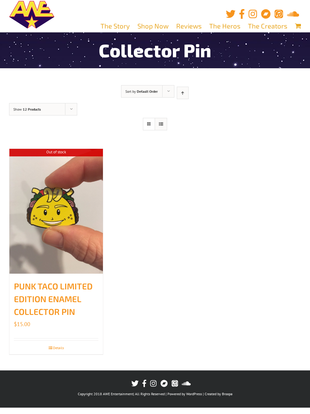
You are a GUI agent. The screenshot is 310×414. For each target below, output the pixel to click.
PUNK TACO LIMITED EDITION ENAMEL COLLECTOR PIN (53, 299)
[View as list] (161, 124)
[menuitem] (119, 26)
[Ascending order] (183, 93)
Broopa (227, 394)
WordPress (194, 394)
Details (58, 348)
